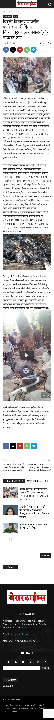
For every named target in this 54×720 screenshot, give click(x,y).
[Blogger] (31, 662)
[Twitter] (16, 662)
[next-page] (10, 539)
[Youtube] (23, 662)
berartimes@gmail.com (22, 634)
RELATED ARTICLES (14, 481)
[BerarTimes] (27, 3)
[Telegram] (34, 50)
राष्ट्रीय (16, 16)
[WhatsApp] (27, 50)
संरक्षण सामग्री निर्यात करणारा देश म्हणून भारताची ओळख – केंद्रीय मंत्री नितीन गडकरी (39, 467)
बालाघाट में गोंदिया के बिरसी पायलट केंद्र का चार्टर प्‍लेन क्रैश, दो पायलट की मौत (14, 467)
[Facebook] (6, 50)
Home (5, 11)
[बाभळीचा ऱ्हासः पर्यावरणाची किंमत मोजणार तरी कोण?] (10, 528)
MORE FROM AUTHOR (37, 481)
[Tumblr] (45, 662)
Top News (15, 11)
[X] (13, 50)
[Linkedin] (38, 662)
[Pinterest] (20, 50)
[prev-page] (5, 539)
